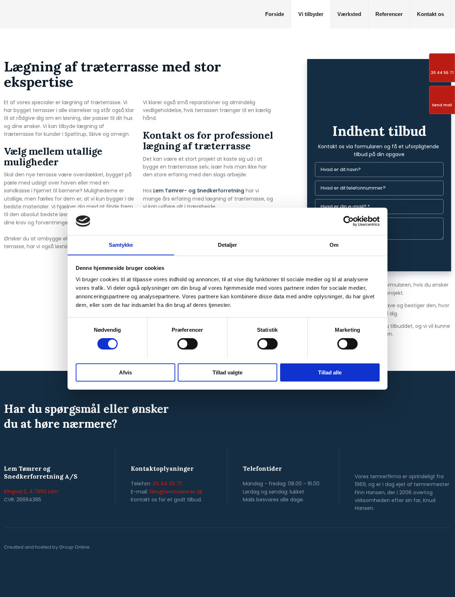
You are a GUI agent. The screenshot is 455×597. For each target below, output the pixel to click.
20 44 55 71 (167, 483)
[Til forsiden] (57, 13)
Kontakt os (430, 14)
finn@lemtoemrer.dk (176, 491)
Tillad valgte (227, 372)
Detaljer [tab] (227, 244)
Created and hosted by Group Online (47, 547)
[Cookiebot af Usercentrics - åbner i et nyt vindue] (348, 221)
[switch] (187, 344)
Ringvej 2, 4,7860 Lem (31, 491)
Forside (274, 14)
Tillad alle (330, 372)
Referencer (389, 14)
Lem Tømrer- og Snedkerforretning (198, 190)
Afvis (125, 372)
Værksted (349, 14)
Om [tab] (334, 244)
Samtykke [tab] (121, 244)
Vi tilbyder (310, 14)
